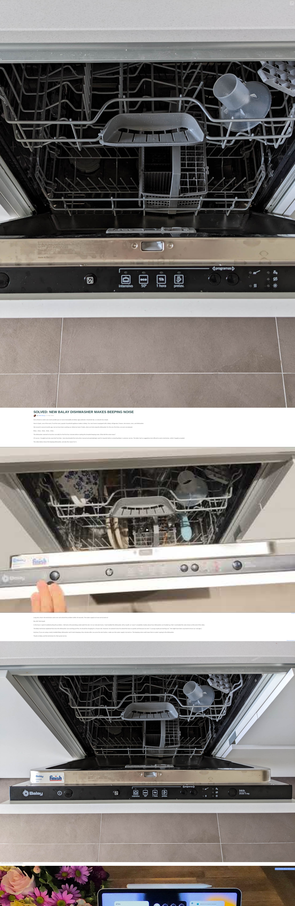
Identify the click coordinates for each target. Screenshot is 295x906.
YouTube (293, 613)
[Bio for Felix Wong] (34, 416)
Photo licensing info (291, 640)
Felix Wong (41, 415)
